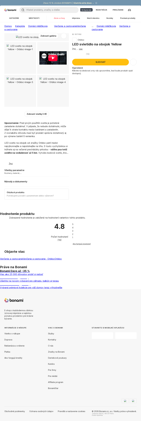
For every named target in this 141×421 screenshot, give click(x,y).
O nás (50, 346)
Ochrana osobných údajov (41, 411)
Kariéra (51, 364)
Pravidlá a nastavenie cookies (71, 411)
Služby (51, 333)
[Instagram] (134, 300)
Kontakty (52, 339)
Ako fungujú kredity (13, 358)
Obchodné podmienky (14, 411)
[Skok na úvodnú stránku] (10, 10)
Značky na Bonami (56, 352)
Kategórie (20, 26)
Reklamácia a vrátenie (14, 346)
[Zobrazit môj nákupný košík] (135, 10)
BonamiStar (53, 388)
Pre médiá (52, 376)
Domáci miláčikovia (38, 26)
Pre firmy (52, 370)
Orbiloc (58, 258)
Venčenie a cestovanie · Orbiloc (39, 258)
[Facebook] (128, 300)
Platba (7, 352)
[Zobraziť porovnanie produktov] (129, 10)
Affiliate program (55, 382)
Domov (8, 26)
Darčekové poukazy (57, 358)
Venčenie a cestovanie (11, 258)
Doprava (8, 339)
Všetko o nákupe (12, 333)
